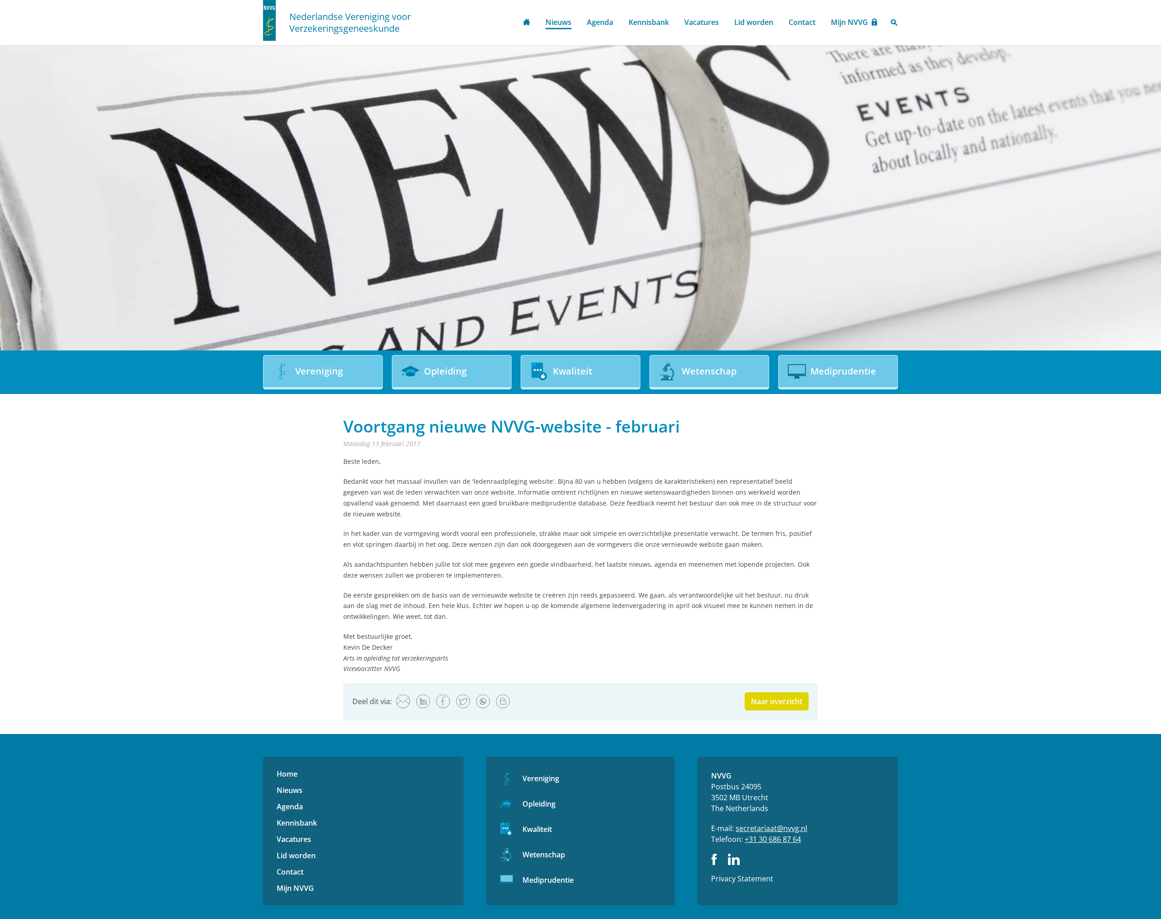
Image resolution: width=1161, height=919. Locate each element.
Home (526, 22)
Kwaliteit (537, 829)
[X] (463, 701)
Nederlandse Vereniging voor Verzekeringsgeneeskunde (350, 22)
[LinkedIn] (423, 701)
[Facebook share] (443, 701)
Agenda (600, 22)
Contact (802, 22)
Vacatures (701, 22)
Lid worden (753, 22)
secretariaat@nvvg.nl (771, 828)
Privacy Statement (742, 879)
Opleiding (539, 804)
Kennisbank (649, 22)
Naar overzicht (776, 701)
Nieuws (558, 22)
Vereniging (540, 778)
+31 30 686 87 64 (773, 839)
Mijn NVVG (849, 22)
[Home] (269, 20)
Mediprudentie (548, 880)
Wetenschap (543, 855)
